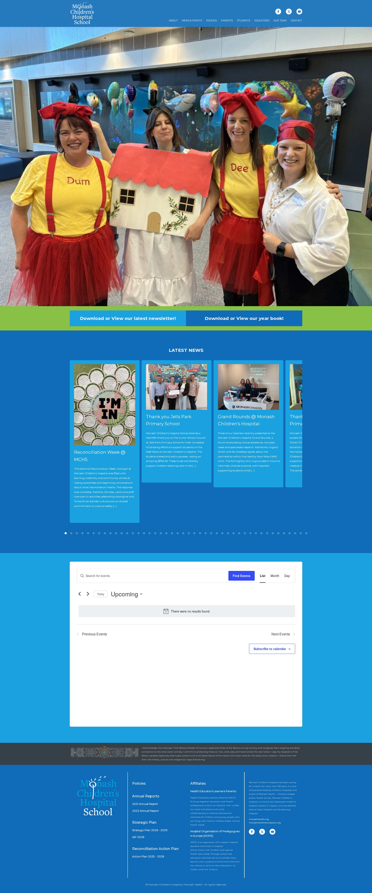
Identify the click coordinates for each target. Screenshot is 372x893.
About (173, 20)
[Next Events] (87, 594)
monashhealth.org (259, 819)
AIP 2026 (138, 837)
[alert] (187, 611)
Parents (227, 20)
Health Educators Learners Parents (213, 791)
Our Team (280, 20)
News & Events (192, 20)
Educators (261, 20)
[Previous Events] (79, 594)
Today (100, 594)
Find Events (241, 576)
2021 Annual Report (145, 804)
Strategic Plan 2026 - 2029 (149, 830)
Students (243, 20)
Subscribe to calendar (270, 649)
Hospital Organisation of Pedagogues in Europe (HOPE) (215, 834)
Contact (296, 20)
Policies (211, 20)
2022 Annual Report (145, 810)
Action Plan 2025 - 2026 (148, 856)
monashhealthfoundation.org (265, 822)
